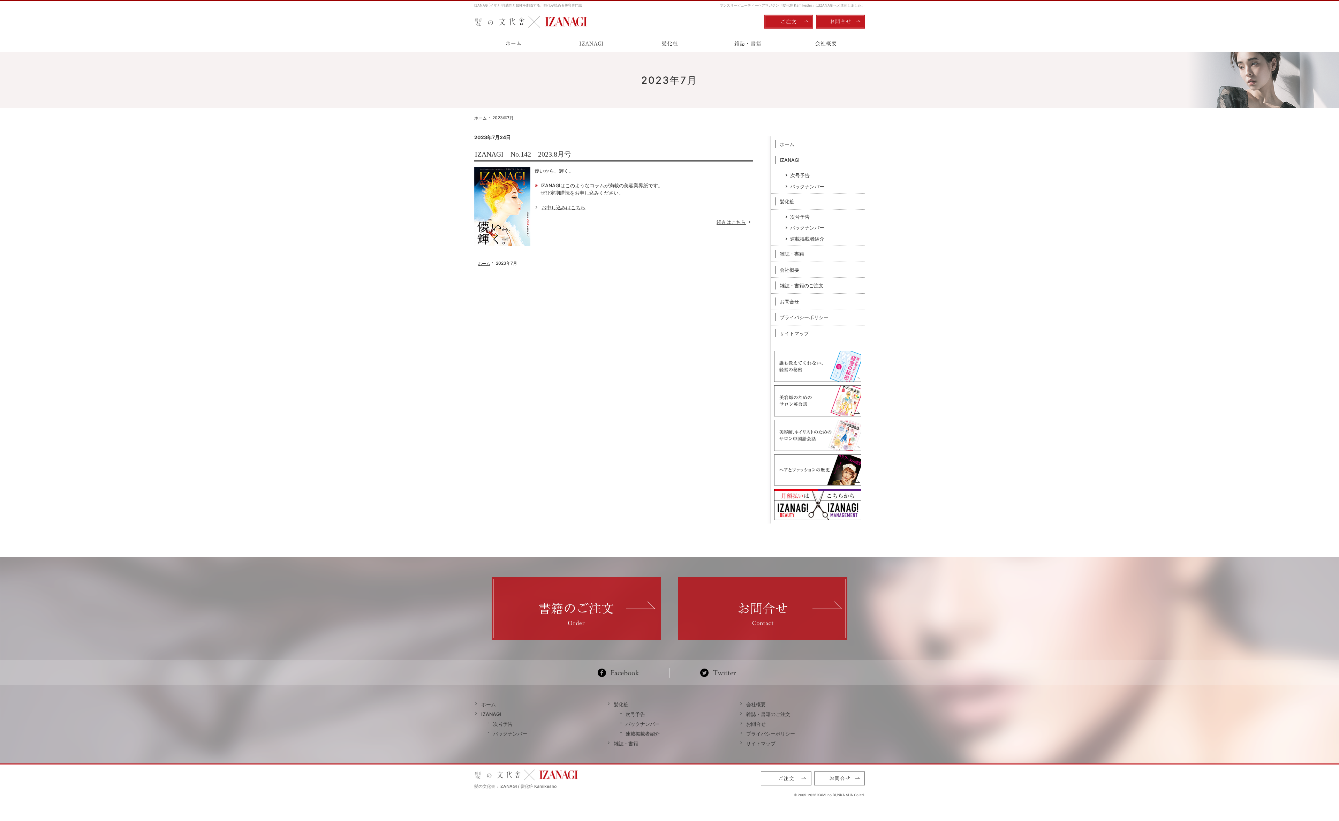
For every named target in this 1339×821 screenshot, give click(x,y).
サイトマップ (794, 333)
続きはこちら (735, 222)
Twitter (718, 673)
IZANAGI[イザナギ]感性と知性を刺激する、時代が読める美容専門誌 (528, 5)
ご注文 (788, 22)
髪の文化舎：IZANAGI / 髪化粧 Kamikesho (515, 786)
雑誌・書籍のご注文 (802, 285)
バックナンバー (807, 186)
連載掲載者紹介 (807, 239)
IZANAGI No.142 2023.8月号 (523, 154)
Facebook (621, 673)
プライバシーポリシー (804, 317)
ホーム (787, 144)
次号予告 (800, 175)
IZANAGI (790, 160)
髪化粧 (787, 201)
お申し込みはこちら (563, 207)
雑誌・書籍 (792, 254)
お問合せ (789, 301)
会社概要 (789, 270)
